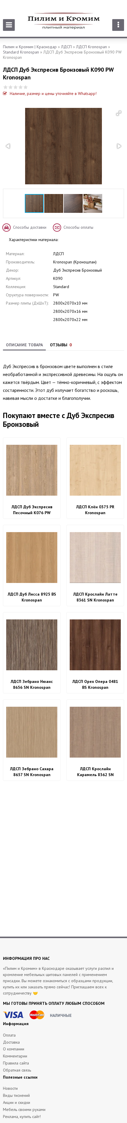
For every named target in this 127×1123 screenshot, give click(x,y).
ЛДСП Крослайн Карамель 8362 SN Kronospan (95, 772)
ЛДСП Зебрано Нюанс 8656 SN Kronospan (32, 684)
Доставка (11, 1042)
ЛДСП (66, 46)
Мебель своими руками (24, 1109)
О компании (13, 1049)
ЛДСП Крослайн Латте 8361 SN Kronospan (95, 597)
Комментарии (15, 1056)
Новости (10, 1088)
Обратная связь (17, 1070)
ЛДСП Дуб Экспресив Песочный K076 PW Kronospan (32, 510)
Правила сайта (16, 1063)
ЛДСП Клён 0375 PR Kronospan (95, 509)
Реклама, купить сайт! (22, 1116)
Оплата (9, 1035)
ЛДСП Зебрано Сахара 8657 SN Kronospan (31, 771)
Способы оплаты (78, 227)
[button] (118, 113)
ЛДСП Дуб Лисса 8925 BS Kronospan (32, 597)
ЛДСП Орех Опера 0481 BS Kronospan (95, 684)
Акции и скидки (16, 1102)
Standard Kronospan (21, 52)
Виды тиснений (16, 1095)
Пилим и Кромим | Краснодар (30, 46)
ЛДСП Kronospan (91, 46)
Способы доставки (29, 227)
